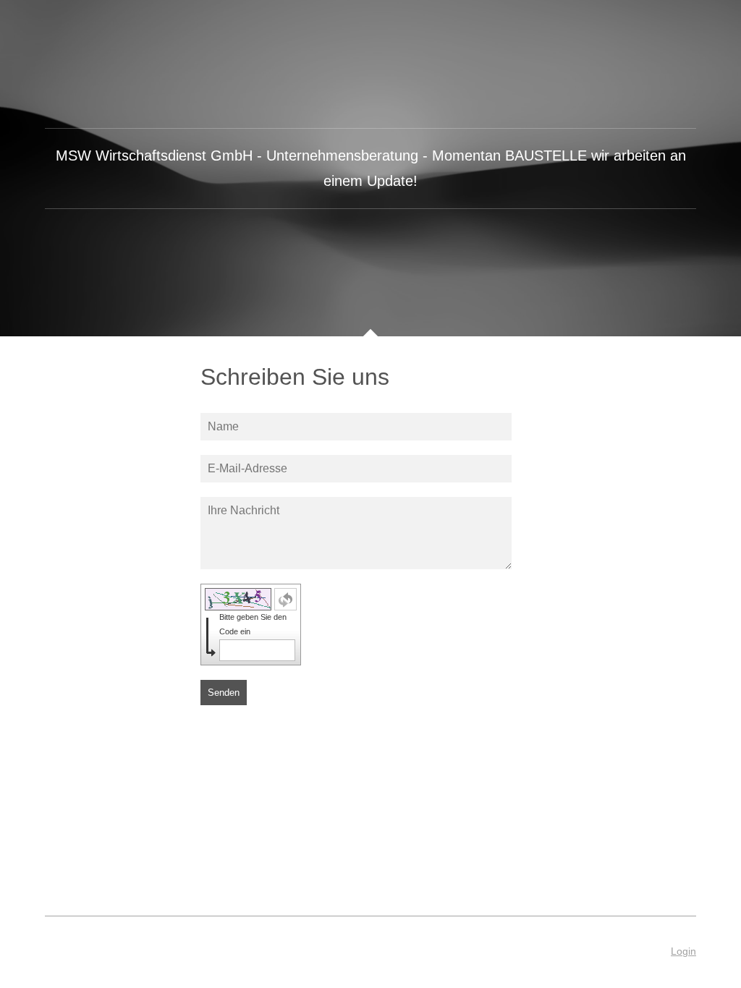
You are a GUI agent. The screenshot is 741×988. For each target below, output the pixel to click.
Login (683, 951)
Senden (224, 692)
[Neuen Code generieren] (285, 599)
